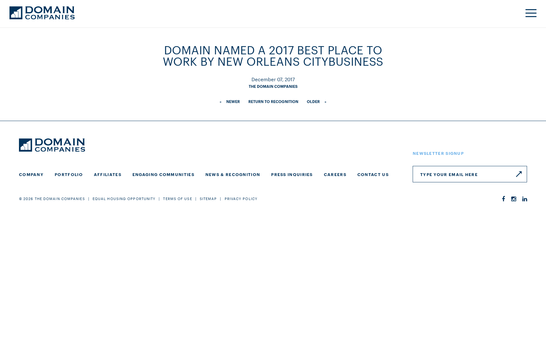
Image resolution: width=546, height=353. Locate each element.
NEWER (233, 101)
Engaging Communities (163, 174)
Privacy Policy (241, 198)
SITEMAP (208, 198)
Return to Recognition (273, 101)
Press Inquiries (292, 174)
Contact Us (373, 174)
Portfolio (69, 174)
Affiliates (107, 174)
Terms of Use (177, 198)
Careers (335, 174)
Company (31, 174)
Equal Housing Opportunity (124, 198)
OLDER (313, 101)
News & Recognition (232, 174)
